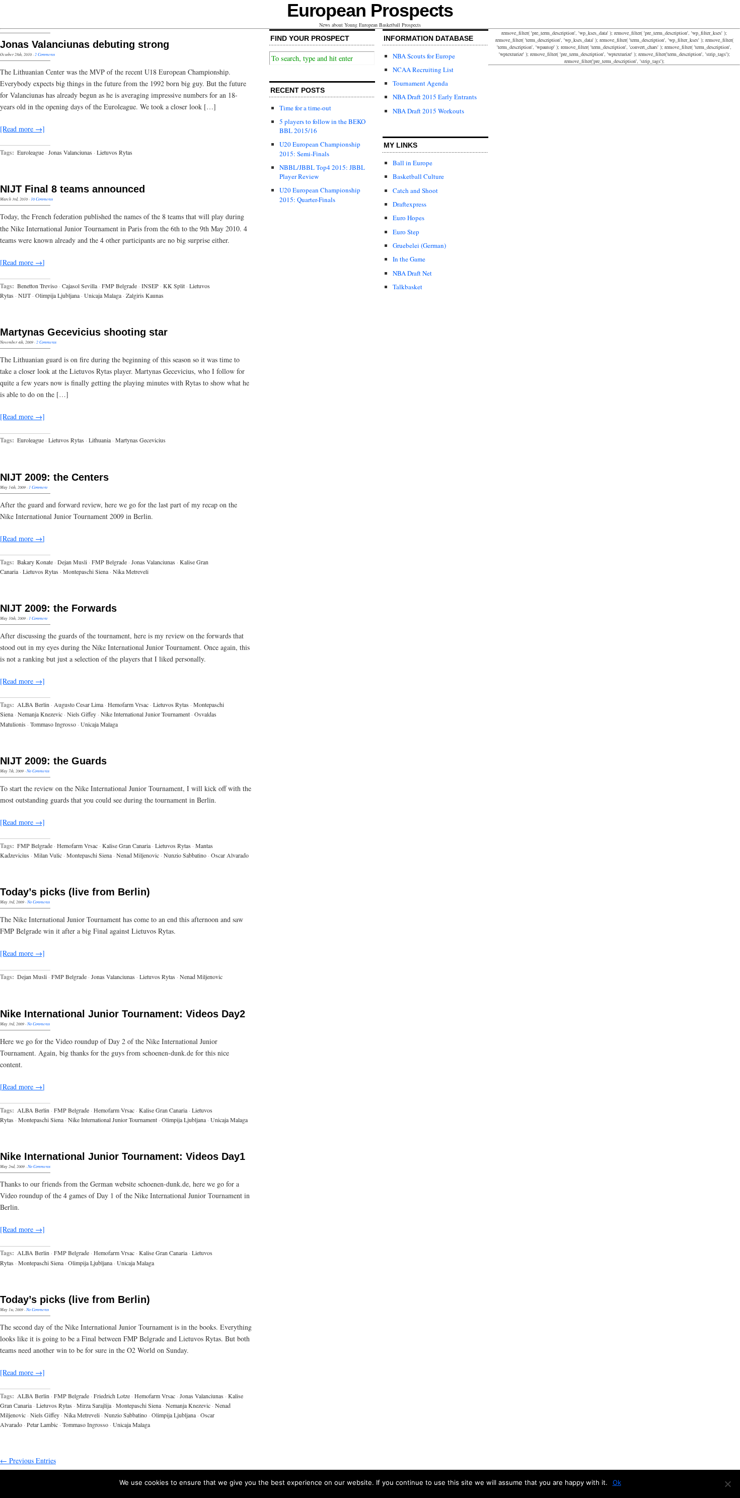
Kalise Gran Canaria (126, 845)
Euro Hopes (408, 217)
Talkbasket (407, 286)
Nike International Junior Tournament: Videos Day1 (122, 1156)
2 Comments (45, 54)
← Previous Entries (28, 1460)
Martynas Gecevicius (140, 440)
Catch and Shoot (415, 190)
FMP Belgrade (119, 286)
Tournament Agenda (420, 83)
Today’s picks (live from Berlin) (75, 891)
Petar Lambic (42, 1424)
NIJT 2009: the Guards (53, 760)
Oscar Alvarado (230, 855)
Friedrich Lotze (112, 1396)
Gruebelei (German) (419, 245)
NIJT (24, 295)
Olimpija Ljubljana (57, 295)
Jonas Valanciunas (70, 152)
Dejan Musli (72, 562)
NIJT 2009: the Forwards (58, 608)
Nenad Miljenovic (137, 855)
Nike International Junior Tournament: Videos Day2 (122, 1013)
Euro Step (406, 231)
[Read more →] (22, 129)
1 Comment (38, 487)
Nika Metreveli (131, 571)
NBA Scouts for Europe (424, 55)
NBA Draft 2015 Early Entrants (435, 96)
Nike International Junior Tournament (145, 714)
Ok (617, 1482)
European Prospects (370, 10)
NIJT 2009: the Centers (54, 477)
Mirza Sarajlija (94, 1405)
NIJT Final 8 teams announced (72, 188)
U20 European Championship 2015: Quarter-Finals (319, 194)
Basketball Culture (418, 176)
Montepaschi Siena (85, 571)
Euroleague (30, 152)
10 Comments (42, 199)
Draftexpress (409, 204)
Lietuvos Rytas (114, 152)
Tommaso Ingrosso (53, 724)
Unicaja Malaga (102, 295)
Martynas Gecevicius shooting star (84, 332)
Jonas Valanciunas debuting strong (84, 44)
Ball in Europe (412, 162)
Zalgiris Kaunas (145, 295)
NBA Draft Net (412, 273)
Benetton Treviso (37, 286)
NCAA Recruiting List (423, 69)
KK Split (174, 286)
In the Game (409, 259)
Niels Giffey (81, 714)
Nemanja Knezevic (40, 714)
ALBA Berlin (33, 704)
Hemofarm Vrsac (128, 704)
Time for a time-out (305, 107)
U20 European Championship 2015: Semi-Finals (319, 149)
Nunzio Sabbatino (185, 855)
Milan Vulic (48, 855)
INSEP (150, 286)
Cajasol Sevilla (79, 286)
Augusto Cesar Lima (78, 704)
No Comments (38, 770)
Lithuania (100, 440)
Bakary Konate (35, 562)
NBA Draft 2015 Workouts (428, 110)
